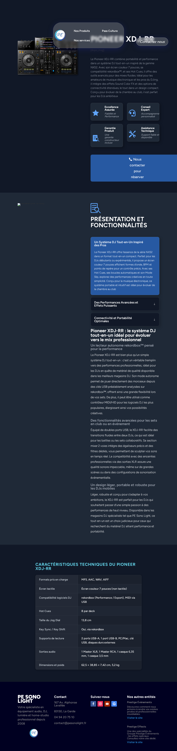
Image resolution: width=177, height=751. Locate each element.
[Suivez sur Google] (114, 704)
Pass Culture (110, 31)
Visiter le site (134, 717)
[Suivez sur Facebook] (93, 704)
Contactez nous (152, 42)
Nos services (82, 40)
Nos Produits (82, 31)
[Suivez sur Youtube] (107, 704)
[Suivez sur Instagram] (100, 704)
